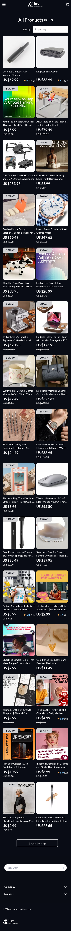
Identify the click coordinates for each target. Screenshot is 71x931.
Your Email (13, 867)
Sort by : (27, 29)
